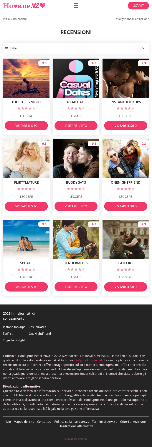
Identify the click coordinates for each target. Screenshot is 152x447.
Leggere (26, 116)
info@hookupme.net (88, 360)
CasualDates (37, 327)
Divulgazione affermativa (76, 426)
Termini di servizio (104, 422)
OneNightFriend (40, 334)
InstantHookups (14, 327)
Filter (14, 48)
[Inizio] (25, 5)
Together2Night (14, 340)
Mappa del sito (24, 422)
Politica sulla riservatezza (71, 422)
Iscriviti (138, 6)
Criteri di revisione (133, 422)
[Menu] (76, 5)
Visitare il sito (26, 126)
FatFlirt (8, 334)
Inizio (7, 422)
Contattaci (44, 422)
